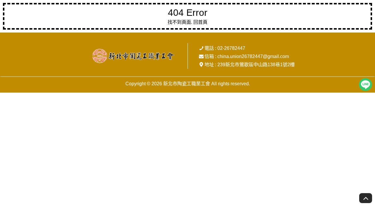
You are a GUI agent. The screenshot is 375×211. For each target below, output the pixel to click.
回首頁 (200, 22)
